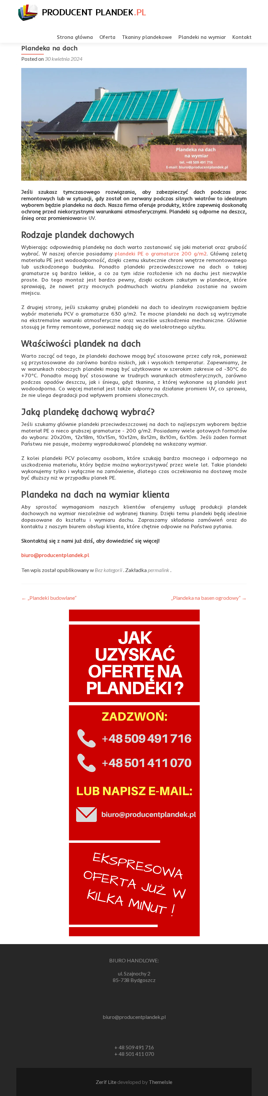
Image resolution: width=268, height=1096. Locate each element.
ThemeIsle (160, 1082)
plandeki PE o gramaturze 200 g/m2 (161, 253)
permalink (159, 570)
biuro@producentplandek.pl (55, 555)
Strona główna (75, 37)
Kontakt (242, 37)
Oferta (107, 37)
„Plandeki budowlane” (48, 598)
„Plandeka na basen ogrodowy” (209, 598)
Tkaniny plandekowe (147, 37)
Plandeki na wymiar (202, 37)
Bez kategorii (108, 570)
